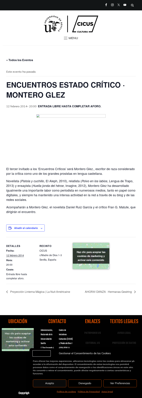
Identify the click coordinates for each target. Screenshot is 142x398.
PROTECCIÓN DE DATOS (124, 343)
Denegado (84, 383)
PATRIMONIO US (92, 333)
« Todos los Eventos (19, 60)
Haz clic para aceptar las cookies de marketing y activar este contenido (91, 256)
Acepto (49, 383)
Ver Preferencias (120, 383)
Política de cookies (66, 391)
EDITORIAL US (93, 343)
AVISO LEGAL (124, 333)
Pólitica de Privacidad (89, 391)
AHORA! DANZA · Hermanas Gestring (108, 292)
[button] (71, 38)
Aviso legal (107, 391)
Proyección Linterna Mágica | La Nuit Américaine (40, 292)
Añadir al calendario (26, 228)
